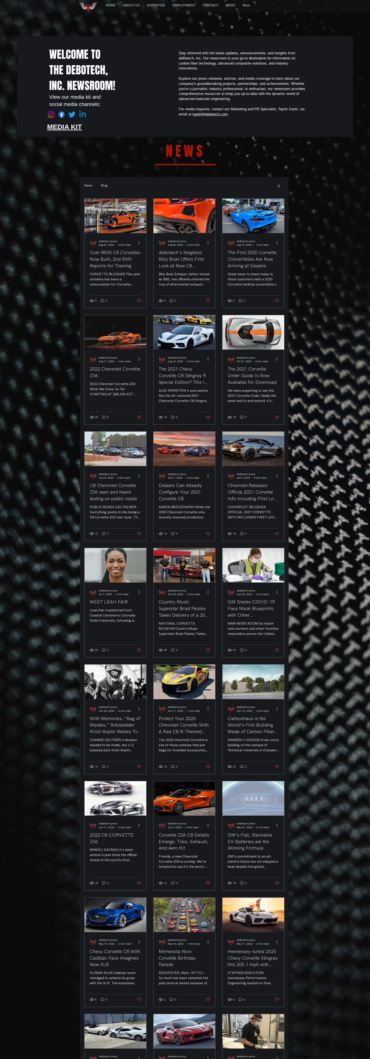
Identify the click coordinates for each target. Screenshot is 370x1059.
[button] (279, 186)
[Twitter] (72, 114)
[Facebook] (61, 114)
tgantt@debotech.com (210, 114)
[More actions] (140, 243)
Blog (104, 185)
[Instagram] (51, 114)
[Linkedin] (82, 114)
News (88, 185)
